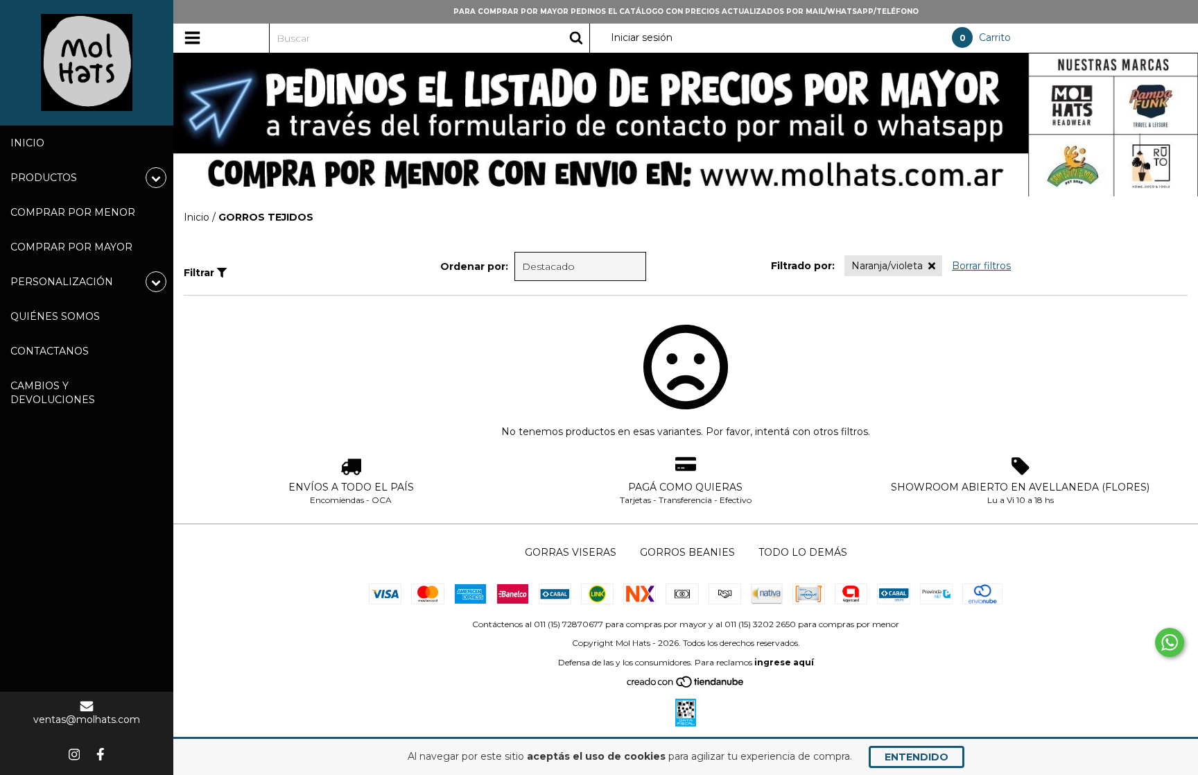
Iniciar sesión (641, 37)
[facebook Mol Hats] (100, 754)
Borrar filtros (981, 265)
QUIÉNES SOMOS (55, 316)
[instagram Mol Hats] (74, 754)
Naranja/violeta (887, 265)
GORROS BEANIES (687, 552)
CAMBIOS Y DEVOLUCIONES (52, 393)
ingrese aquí (784, 662)
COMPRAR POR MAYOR (71, 247)
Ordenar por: (474, 266)
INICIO (27, 143)
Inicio (196, 217)
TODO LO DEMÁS (802, 552)
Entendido (916, 757)
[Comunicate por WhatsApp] (1169, 642)
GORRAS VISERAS (570, 552)
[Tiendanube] (686, 685)
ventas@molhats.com (86, 719)
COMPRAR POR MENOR (72, 212)
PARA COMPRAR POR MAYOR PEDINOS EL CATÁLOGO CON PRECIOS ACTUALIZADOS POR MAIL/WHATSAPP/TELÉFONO (686, 11)
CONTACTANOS (49, 351)
